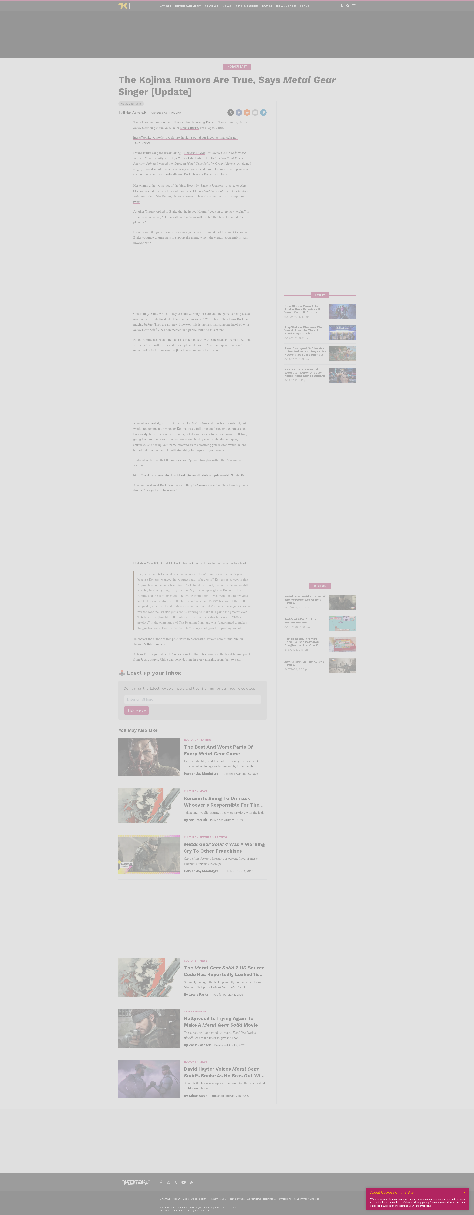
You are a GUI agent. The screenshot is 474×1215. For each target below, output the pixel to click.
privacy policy (421, 1202)
